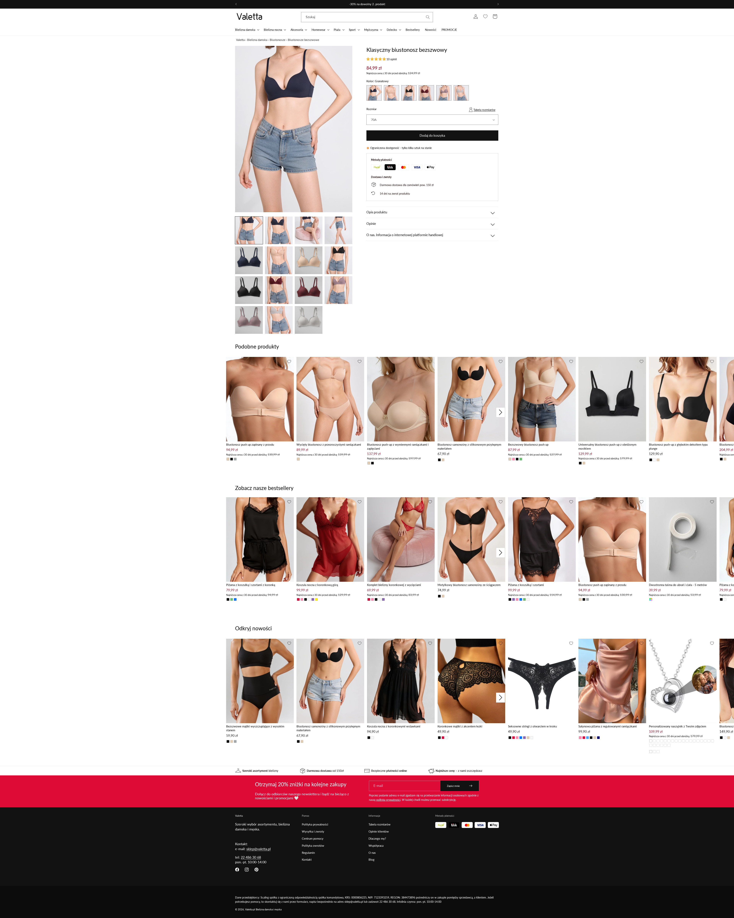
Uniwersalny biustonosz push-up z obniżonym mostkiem (607, 446)
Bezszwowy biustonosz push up (528, 444)
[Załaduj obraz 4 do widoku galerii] (338, 230)
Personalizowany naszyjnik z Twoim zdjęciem (677, 726)
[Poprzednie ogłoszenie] (236, 4)
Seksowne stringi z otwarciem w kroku (532, 726)
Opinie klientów (379, 831)
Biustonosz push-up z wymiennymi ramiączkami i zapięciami (398, 446)
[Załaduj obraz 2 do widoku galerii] (279, 230)
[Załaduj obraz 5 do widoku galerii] (249, 260)
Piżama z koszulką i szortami (526, 585)
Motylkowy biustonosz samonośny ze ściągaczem (469, 585)
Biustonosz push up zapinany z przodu (250, 444)
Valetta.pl (250, 909)
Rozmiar (371, 109)
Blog (371, 859)
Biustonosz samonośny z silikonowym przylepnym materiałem (469, 446)
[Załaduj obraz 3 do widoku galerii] (308, 230)
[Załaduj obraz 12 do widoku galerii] (338, 290)
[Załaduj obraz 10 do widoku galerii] (279, 290)
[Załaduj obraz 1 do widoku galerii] (249, 230)
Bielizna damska (257, 39)
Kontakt (307, 859)
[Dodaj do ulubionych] (289, 361)
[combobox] (367, 17)
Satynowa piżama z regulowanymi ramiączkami (607, 726)
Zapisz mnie (453, 785)
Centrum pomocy (312, 838)
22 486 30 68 (251, 857)
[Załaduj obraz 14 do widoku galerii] (279, 320)
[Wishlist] (485, 16)
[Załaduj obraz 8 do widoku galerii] (338, 260)
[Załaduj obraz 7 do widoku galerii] (308, 260)
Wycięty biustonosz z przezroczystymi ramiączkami (328, 444)
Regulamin (308, 852)
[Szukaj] (428, 17)
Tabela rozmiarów (484, 109)
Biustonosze (277, 39)
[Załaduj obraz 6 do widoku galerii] (279, 260)
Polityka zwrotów (313, 845)
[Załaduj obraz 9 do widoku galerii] (249, 290)
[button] (246, 29)
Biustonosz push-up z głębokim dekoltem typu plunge (678, 446)
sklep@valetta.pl (258, 849)
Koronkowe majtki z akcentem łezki (460, 726)
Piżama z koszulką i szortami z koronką (250, 585)
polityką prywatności (388, 799)
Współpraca (376, 845)
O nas (372, 852)
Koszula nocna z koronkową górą (317, 585)
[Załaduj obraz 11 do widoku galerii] (308, 290)
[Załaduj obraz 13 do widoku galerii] (249, 320)
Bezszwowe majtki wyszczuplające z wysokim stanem (255, 728)
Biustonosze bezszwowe (303, 39)
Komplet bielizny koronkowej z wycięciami (394, 585)
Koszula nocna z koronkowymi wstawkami (393, 726)
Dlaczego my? (377, 838)
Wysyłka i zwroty (313, 831)
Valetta (240, 39)
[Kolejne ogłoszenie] (498, 4)
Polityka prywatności (315, 824)
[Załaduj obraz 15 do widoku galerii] (308, 320)
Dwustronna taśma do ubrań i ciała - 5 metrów (678, 585)
